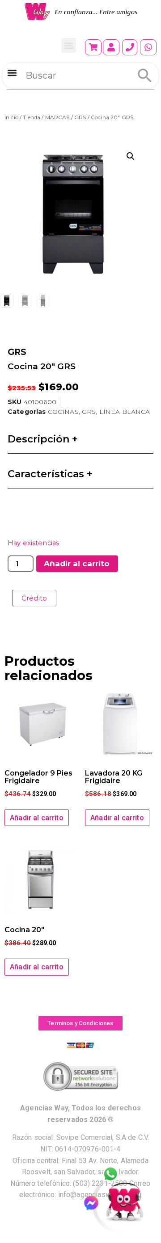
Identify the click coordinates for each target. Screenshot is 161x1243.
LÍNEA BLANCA (124, 412)
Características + (50, 474)
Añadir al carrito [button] (37, 817)
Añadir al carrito (77, 563)
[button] (68, 45)
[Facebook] (95, 1203)
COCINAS (63, 412)
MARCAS (57, 117)
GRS (80, 117)
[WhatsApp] (115, 1174)
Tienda (31, 117)
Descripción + (43, 439)
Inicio (11, 117)
